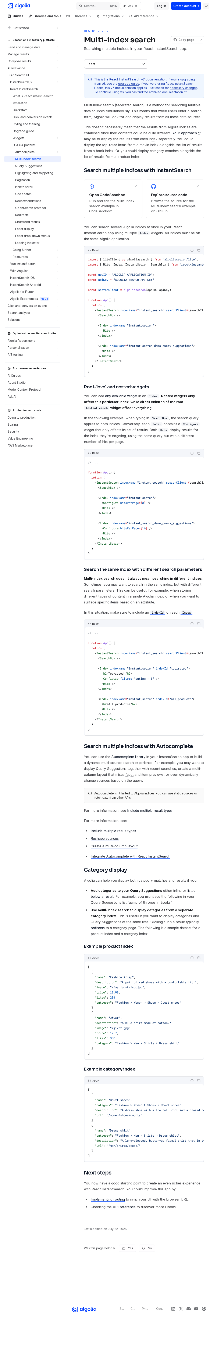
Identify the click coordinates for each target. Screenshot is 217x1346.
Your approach (184, 133)
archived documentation (166, 92)
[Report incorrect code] (192, 250)
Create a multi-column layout (114, 846)
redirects (98, 928)
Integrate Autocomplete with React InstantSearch (130, 856)
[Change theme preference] (206, 6)
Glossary (133, 1308)
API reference (124, 1207)
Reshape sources (105, 838)
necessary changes (183, 88)
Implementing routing (108, 1199)
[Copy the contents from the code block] (199, 250)
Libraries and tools (47, 16)
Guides (18, 16)
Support (122, 1308)
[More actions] (200, 39)
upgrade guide (128, 83)
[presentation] (144, 315)
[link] (113, 199)
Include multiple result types (149, 810)
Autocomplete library (128, 757)
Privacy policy (145, 1308)
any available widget (121, 396)
